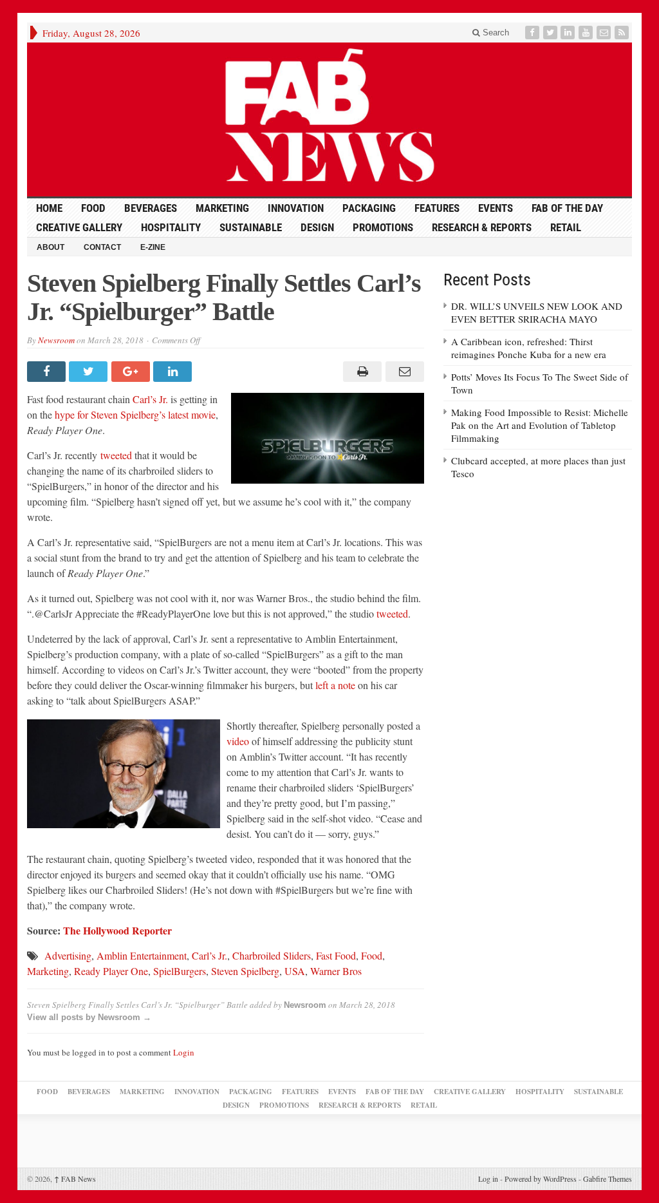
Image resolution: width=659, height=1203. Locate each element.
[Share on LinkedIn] (174, 371)
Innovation (296, 208)
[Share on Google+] (132, 371)
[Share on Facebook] (48, 371)
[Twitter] (552, 32)
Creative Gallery (79, 227)
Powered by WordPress (541, 1178)
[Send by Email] (402, 371)
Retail (565, 227)
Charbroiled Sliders (271, 955)
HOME (49, 208)
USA (294, 971)
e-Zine (152, 247)
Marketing (222, 208)
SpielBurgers (179, 971)
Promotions (383, 227)
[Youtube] (587, 32)
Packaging (369, 208)
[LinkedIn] (569, 32)
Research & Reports (482, 227)
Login (183, 1052)
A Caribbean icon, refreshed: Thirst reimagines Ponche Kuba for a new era (528, 348)
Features (436, 208)
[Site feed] (623, 32)
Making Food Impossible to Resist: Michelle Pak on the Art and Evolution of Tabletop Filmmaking (539, 425)
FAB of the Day (567, 208)
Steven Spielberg (245, 971)
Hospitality (171, 227)
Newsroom (56, 340)
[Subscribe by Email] (605, 32)
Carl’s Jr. (150, 399)
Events (495, 208)
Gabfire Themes (607, 1178)
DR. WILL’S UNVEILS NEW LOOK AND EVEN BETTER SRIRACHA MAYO (536, 312)
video (238, 741)
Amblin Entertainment (142, 955)
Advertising (67, 955)
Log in (488, 1178)
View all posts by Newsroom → (89, 1017)
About (50, 247)
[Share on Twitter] (90, 371)
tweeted (116, 455)
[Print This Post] (361, 371)
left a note (335, 685)
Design (317, 227)
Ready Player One (111, 971)
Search (494, 32)
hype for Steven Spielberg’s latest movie (135, 414)
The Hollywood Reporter (117, 930)
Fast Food (336, 955)
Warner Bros (336, 971)
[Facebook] (533, 32)
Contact (102, 247)
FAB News (75, 1178)
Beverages (150, 208)
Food (93, 208)
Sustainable (250, 227)
